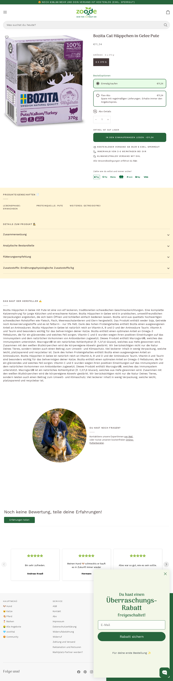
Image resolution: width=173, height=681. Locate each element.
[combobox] (86, 25)
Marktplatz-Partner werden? (68, 652)
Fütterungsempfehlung (17, 256)
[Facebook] (78, 671)
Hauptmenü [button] (10, 601)
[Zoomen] (9, 124)
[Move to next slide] (168, 564)
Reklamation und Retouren (67, 647)
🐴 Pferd (7, 616)
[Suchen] (166, 25)
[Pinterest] (85, 671)
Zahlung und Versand (64, 642)
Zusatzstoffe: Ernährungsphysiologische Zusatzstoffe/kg (38, 267)
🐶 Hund (7, 606)
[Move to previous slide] (5, 564)
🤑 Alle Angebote (12, 626)
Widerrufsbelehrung (63, 631)
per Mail (128, 436)
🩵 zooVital (9, 631)
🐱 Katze (8, 611)
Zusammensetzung (15, 234)
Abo (55, 616)
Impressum (58, 621)
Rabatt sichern (132, 637)
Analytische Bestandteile (18, 245)
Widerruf (57, 637)
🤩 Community (10, 637)
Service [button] (58, 601)
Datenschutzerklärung (64, 626)
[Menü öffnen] (8, 12)
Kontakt (57, 611)
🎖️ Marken (8, 621)
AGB (55, 606)
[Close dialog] (165, 574)
